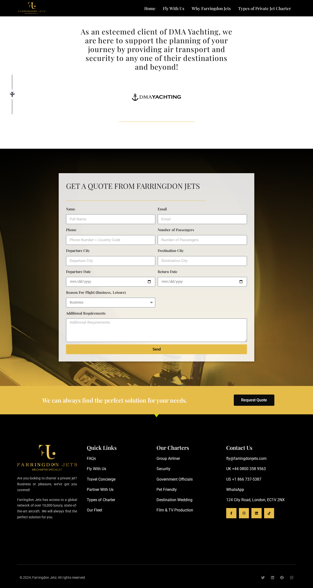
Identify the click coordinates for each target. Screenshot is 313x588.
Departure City (78, 250)
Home (150, 8)
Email (162, 208)
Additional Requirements (86, 313)
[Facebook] (282, 577)
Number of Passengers (176, 229)
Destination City (171, 250)
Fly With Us (173, 8)
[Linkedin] (256, 513)
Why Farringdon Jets (211, 8)
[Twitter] (263, 577)
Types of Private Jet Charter (264, 8)
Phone (71, 229)
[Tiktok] (269, 513)
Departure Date (78, 271)
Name (70, 208)
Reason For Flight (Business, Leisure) (96, 292)
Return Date (167, 271)
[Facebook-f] (231, 513)
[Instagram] (244, 513)
